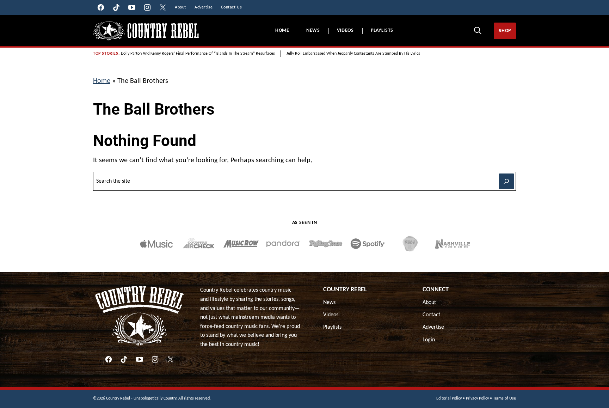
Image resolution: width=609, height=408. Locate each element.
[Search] (477, 30)
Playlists (382, 30)
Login (429, 340)
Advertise (433, 327)
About (429, 302)
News (313, 30)
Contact (431, 315)
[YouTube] (139, 359)
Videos (345, 30)
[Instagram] (155, 359)
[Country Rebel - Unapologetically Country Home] (146, 31)
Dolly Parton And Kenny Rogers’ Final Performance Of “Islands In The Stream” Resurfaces (198, 53)
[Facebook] (108, 359)
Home (282, 30)
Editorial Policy (449, 398)
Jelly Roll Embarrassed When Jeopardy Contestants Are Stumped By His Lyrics (353, 53)
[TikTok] (124, 359)
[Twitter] (170, 359)
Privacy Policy (477, 398)
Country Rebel (345, 289)
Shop (505, 31)
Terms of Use (504, 398)
